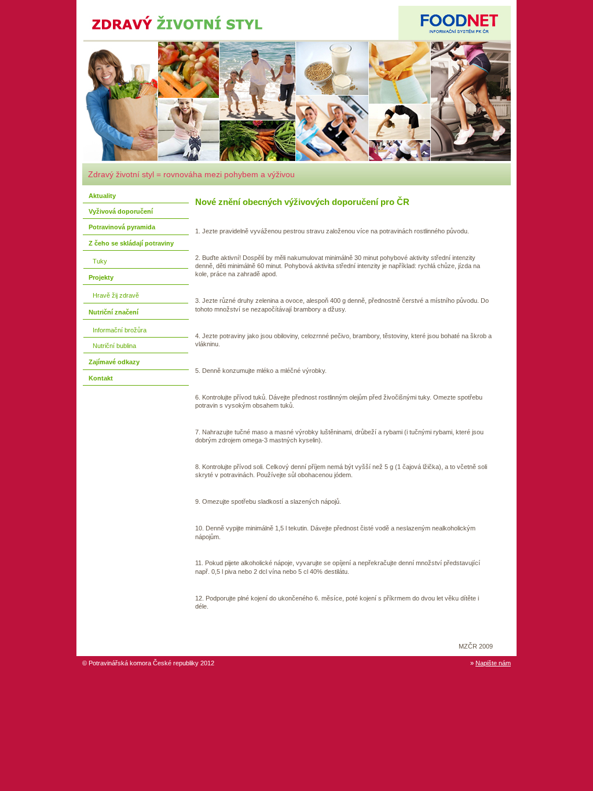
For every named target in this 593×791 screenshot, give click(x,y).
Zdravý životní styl (133, 9)
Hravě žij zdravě (114, 295)
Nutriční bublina (112, 345)
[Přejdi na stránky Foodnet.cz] (454, 23)
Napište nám (493, 663)
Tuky (98, 261)
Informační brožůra (118, 330)
